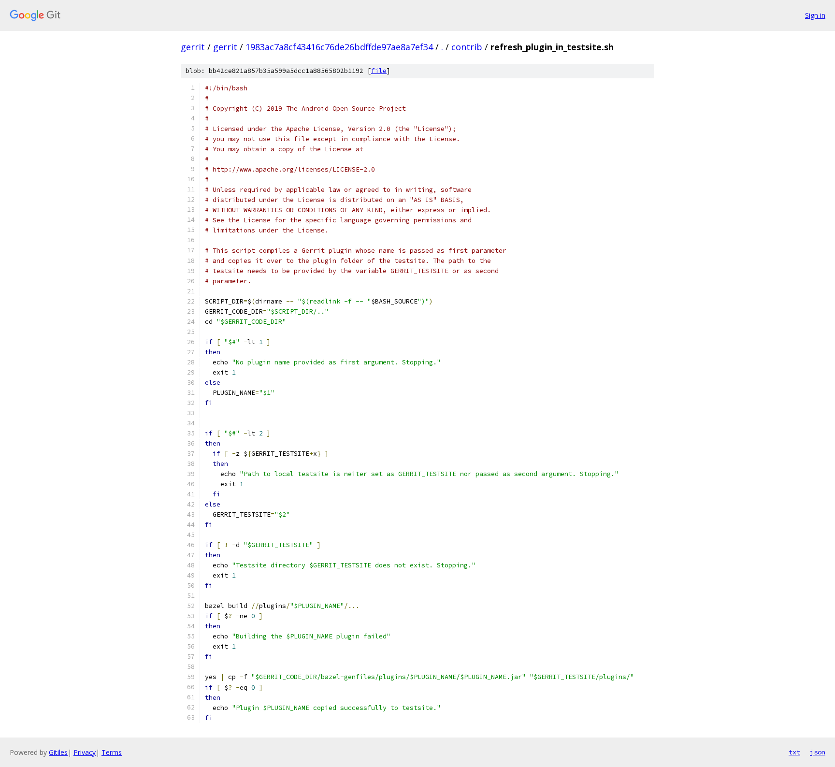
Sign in (815, 15)
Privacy (84, 752)
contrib (466, 47)
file (379, 71)
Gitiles (58, 752)
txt (794, 752)
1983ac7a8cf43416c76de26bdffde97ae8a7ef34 (339, 47)
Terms (111, 752)
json (817, 752)
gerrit (193, 47)
